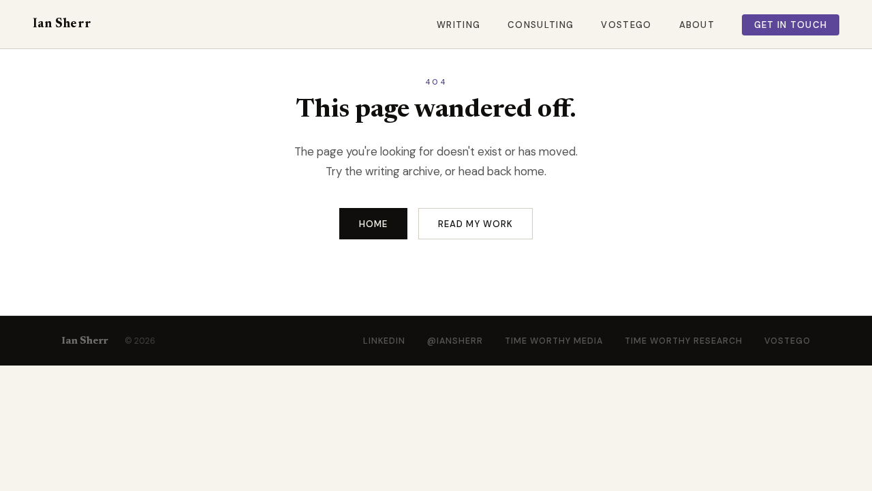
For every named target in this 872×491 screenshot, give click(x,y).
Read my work (476, 224)
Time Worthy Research (684, 341)
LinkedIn (384, 341)
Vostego (626, 25)
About (697, 25)
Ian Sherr (62, 24)
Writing (458, 25)
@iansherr (455, 341)
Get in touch (791, 25)
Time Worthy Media (554, 341)
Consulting (541, 25)
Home (373, 224)
